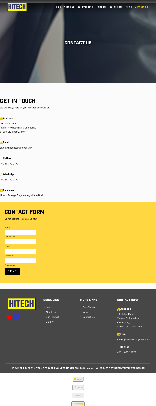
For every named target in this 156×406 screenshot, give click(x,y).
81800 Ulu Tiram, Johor (12, 131)
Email (7, 245)
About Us (69, 7)
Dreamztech (122, 368)
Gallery (102, 7)
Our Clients (116, 7)
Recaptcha (10, 265)
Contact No (10, 236)
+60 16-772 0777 (9, 163)
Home (58, 7)
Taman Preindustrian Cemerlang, (18, 127)
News (129, 7)
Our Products (85, 7)
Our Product (52, 316)
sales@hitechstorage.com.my (16, 147)
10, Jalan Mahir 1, (9, 123)
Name (7, 226)
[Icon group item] (9, 316)
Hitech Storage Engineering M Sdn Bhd (21, 195)
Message (9, 255)
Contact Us (141, 7)
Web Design (137, 368)
